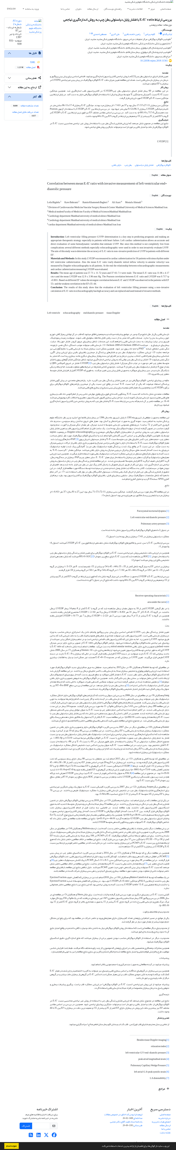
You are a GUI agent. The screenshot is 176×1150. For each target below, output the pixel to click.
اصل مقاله (160, 319)
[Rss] (31, 1136)
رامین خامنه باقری (132, 34)
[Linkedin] (38, 1136)
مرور (152, 9)
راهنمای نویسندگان (113, 9)
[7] (145, 863)
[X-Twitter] (46, 1136)
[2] (89, 363)
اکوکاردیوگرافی (163, 165)
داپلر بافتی (116, 165)
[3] (77, 439)
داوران (78, 9)
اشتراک (26, 1125)
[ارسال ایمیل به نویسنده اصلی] (92, 33)
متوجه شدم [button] (11, 1146)
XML (33, 62)
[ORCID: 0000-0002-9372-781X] (161, 33)
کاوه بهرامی (150, 34)
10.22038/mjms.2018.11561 (154, 60)
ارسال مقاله (92, 9)
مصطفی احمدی (100, 34)
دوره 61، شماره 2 (16, 22)
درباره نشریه (164, 1118)
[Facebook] (54, 1136)
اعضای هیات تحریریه (161, 1121)
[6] (52, 860)
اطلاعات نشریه (135, 9)
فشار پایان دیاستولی (144, 165)
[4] (132, 773)
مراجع (162, 1088)
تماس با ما (65, 9)
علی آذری (115, 34)
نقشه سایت (165, 1132)
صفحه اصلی (165, 9)
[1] (167, 511)
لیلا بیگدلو (167, 34)
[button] (100, 1146)
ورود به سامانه (32, 9)
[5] (167, 856)
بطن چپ (128, 165)
